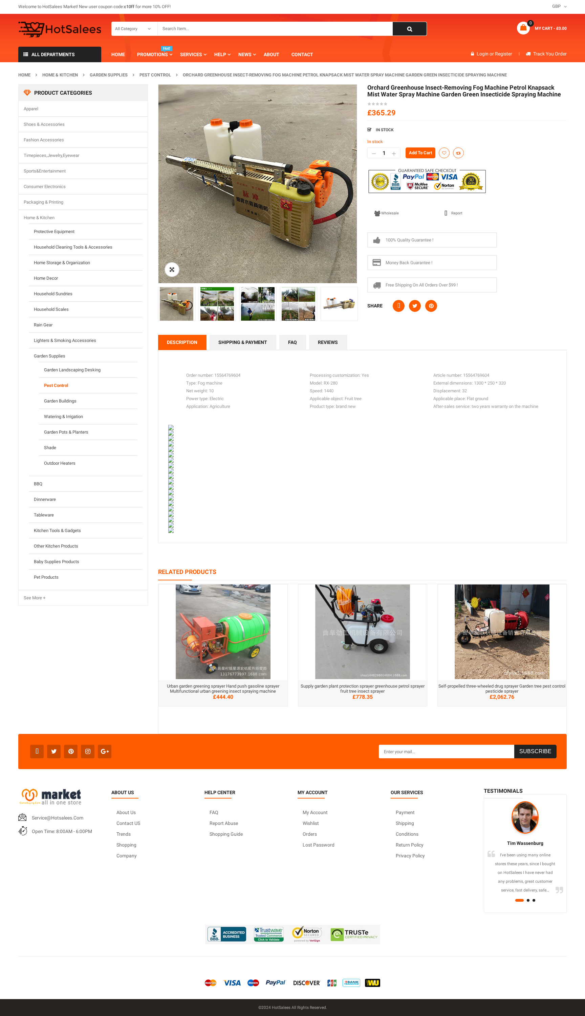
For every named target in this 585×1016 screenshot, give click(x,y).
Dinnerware (45, 499)
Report (456, 213)
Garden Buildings (60, 400)
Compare (458, 152)
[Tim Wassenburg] (525, 817)
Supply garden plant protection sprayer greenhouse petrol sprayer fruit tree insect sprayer (363, 689)
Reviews (328, 342)
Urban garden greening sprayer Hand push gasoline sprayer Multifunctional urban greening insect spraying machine (223, 689)
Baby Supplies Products (56, 561)
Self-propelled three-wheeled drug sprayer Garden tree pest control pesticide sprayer (501, 689)
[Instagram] (87, 751)
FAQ (292, 342)
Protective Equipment (54, 231)
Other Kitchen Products (56, 546)
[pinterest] (71, 751)
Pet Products (46, 577)
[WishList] (444, 152)
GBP (556, 6)
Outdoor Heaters (59, 463)
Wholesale (390, 213)
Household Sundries (53, 293)
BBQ (38, 483)
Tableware (44, 514)
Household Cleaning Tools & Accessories (73, 247)
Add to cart (420, 152)
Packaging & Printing (43, 202)
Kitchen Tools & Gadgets (57, 530)
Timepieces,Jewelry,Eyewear (51, 155)
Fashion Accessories (44, 139)
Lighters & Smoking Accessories (65, 340)
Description (182, 342)
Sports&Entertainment (45, 171)
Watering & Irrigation (63, 416)
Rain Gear (43, 324)
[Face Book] (37, 751)
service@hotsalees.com (57, 818)
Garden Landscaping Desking (72, 369)
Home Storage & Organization (62, 262)
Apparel (31, 108)
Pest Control (155, 74)
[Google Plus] (104, 751)
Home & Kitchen (60, 74)
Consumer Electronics (45, 186)
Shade (50, 447)
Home (24, 74)
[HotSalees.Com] (59, 30)
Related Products (187, 571)
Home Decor (46, 278)
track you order (550, 53)
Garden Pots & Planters (66, 432)
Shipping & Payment (242, 342)
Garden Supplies (109, 74)
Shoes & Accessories (44, 124)
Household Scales (51, 309)
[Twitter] (54, 751)
